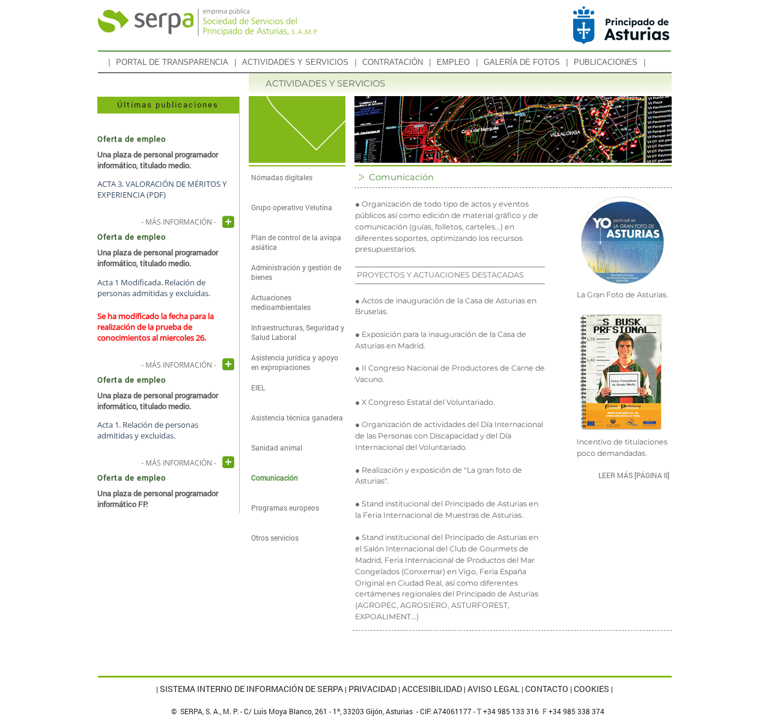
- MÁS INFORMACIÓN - (178, 220)
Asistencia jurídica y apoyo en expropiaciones (294, 362)
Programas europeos (285, 507)
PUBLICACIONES (605, 62)
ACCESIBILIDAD (432, 689)
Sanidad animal (276, 447)
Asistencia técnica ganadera (297, 417)
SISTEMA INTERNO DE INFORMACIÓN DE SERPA (251, 689)
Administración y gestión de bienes (296, 272)
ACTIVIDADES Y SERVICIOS (295, 62)
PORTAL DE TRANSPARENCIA (172, 62)
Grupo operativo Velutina (291, 207)
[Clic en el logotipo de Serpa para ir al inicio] (208, 24)
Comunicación (274, 477)
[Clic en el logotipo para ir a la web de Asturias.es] (622, 25)
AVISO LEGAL (493, 689)
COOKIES (591, 689)
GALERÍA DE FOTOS (522, 62)
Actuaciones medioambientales (281, 302)
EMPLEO (453, 62)
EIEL (258, 387)
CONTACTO (546, 689)
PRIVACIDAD (372, 689)
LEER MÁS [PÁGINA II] (633, 475)
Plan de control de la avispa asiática (296, 242)
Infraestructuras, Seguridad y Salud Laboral (297, 332)
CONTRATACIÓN (392, 62)
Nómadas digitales (281, 177)
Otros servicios (275, 537)
